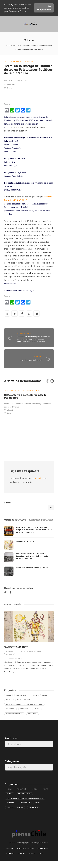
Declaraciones (24, 333)
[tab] (15, 519)
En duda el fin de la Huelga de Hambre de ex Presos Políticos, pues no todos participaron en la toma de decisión (33, 339)
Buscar (7, 502)
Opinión (38, 357)
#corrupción (21, 695)
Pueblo (32, 854)
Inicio (8, 45)
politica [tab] (7, 603)
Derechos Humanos (13, 61)
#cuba (34, 695)
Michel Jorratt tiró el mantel (31, 360)
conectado (37, 478)
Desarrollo (42, 848)
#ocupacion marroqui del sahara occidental (24, 704)
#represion (24, 709)
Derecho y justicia (25, 848)
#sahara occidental (14, 713)
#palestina (10, 709)
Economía (10, 854)
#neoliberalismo (23, 700)
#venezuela (32, 713)
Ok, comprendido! (44, 8)
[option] (29, 401)
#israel (9, 700)
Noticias (16, 45)
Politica (21, 854)
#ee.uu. (44, 695)
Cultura (9, 848)
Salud (41, 854)
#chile (8, 695)
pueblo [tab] (17, 603)
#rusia (37, 709)
